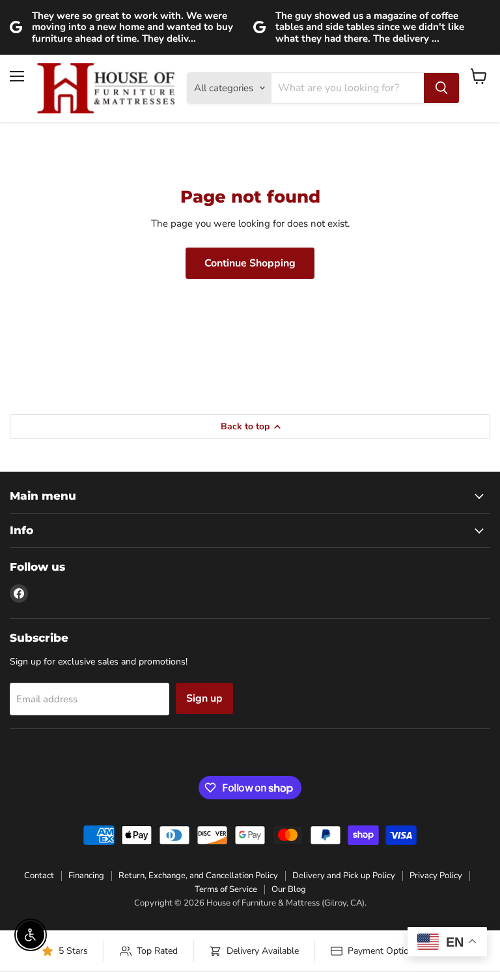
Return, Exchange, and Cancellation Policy (198, 875)
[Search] (441, 88)
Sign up (204, 698)
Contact (39, 875)
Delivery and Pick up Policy (343, 875)
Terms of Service (226, 889)
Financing (86, 875)
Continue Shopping (250, 263)
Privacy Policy (436, 875)
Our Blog (288, 889)
